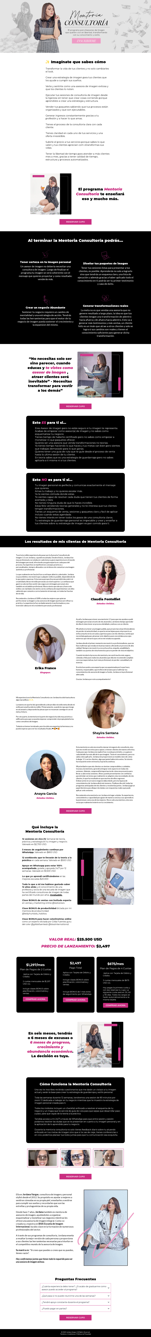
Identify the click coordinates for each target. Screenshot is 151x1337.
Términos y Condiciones (68, 1334)
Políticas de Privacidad (84, 1334)
